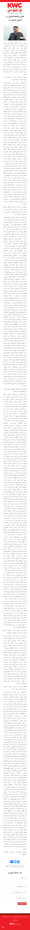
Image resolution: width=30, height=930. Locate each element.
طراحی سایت (17, 924)
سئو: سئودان (15, 920)
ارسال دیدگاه (21, 903)
